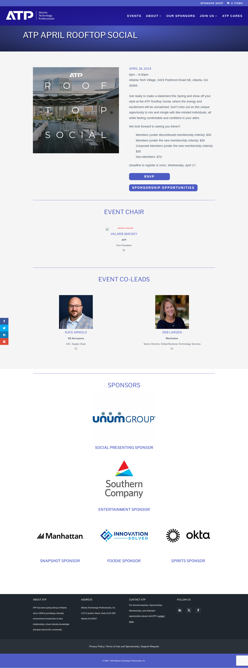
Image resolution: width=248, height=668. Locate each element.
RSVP (149, 176)
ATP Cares (232, 16)
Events (134, 16)
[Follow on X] (189, 610)
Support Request (150, 646)
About (152, 16)
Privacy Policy (96, 646)
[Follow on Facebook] (198, 610)
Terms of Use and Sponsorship (123, 646)
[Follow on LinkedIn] (179, 610)
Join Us (207, 16)
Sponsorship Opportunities (163, 187)
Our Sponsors (180, 16)
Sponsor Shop (211, 3)
